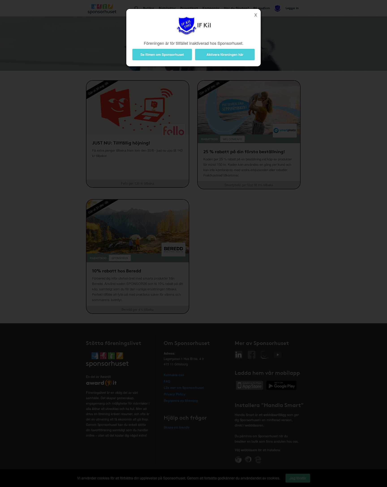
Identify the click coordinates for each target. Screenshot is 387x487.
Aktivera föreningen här (224, 54)
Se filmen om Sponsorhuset (162, 54)
